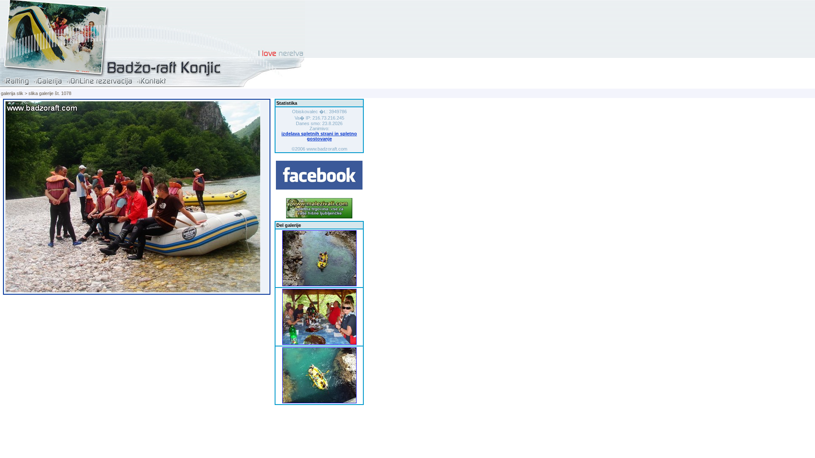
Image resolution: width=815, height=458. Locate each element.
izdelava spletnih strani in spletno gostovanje (319, 136)
